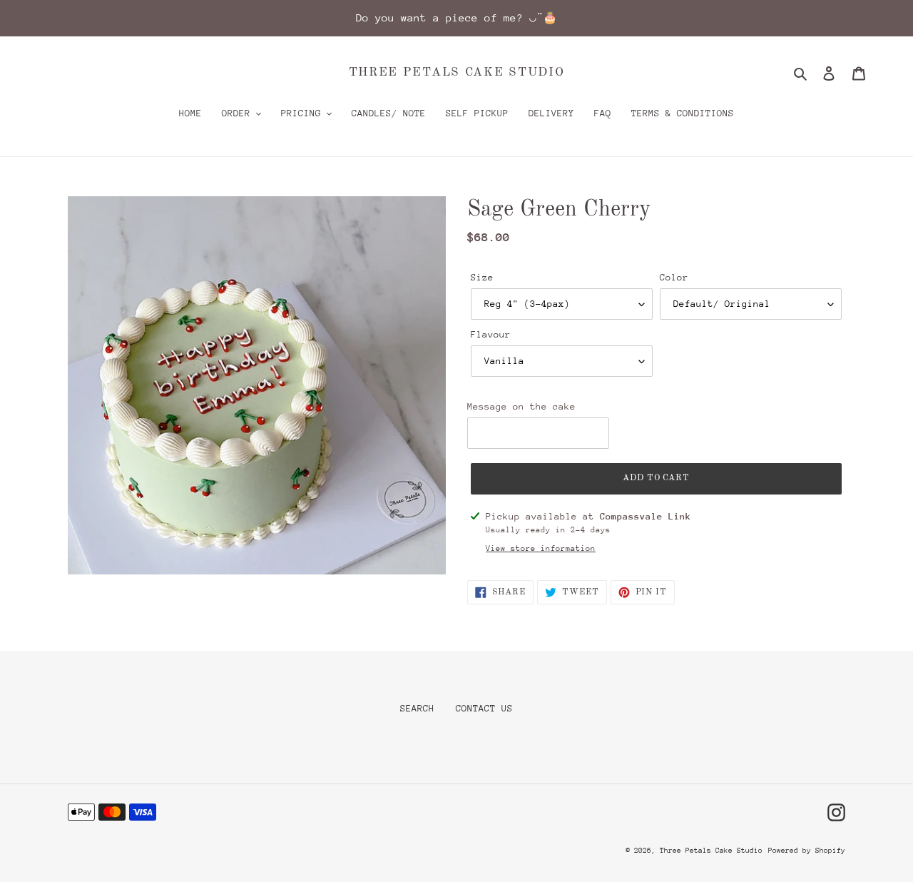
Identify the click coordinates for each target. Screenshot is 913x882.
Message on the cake (521, 406)
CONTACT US (484, 708)
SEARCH (417, 708)
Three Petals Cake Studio (457, 72)
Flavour (491, 334)
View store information (541, 548)
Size (482, 277)
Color (674, 277)
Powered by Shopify (806, 850)
